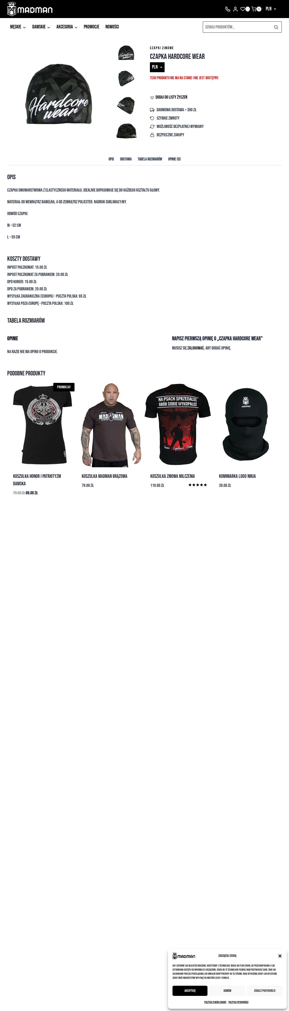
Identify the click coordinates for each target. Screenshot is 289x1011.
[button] (280, 956)
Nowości (112, 27)
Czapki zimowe (162, 48)
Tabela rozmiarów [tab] (150, 159)
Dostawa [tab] (126, 159)
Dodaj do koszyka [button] (247, 498)
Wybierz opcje (110, 500)
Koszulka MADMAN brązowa (104, 476)
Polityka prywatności (238, 1002)
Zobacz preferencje (264, 991)
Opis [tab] (111, 159)
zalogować (195, 348)
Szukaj (277, 27)
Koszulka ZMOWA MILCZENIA (172, 476)
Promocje (91, 27)
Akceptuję (190, 991)
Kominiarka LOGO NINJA (237, 476)
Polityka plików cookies (215, 1002)
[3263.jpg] (60, 92)
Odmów (227, 991)
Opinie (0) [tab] (174, 159)
